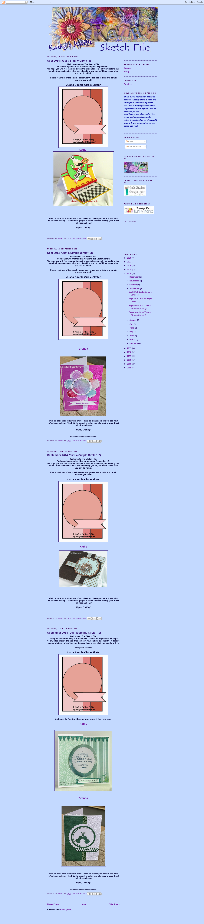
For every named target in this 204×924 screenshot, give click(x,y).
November (134, 281)
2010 (129, 360)
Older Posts (114, 904)
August (133, 320)
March (132, 339)
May (131, 332)
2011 (129, 356)
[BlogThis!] (91, 238)
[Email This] (88, 238)
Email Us (128, 84)
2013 (129, 348)
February (133, 343)
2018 (129, 258)
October (133, 285)
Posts (130, 141)
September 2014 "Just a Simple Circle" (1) (74, 632)
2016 (129, 266)
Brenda (83, 348)
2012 (129, 352)
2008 (129, 368)
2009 (129, 364)
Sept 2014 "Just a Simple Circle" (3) (70, 252)
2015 (129, 269)
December (134, 277)
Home (83, 904)
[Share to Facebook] (97, 238)
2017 (129, 262)
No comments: (80, 238)
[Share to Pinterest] (100, 238)
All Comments (134, 147)
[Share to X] (94, 238)
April (132, 336)
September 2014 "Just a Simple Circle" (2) (74, 455)
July (131, 324)
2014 (129, 273)
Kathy (82, 149)
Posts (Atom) (66, 910)
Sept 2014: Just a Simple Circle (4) (69, 60)
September (134, 288)
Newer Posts (53, 904)
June (132, 328)
